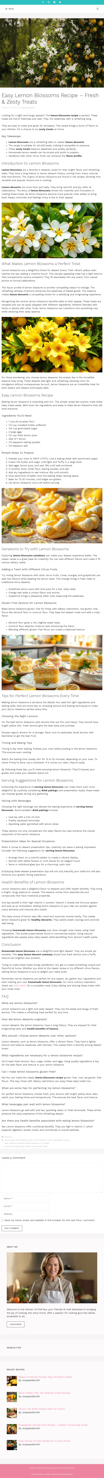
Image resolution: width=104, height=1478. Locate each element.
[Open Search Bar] (97, 9)
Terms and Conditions (65, 1468)
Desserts (8, 1137)
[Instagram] (48, 2)
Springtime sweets (61, 1140)
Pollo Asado (20, 985)
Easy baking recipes (24, 1140)
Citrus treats (9, 1140)
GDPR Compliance (37, 1468)
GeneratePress (66, 1474)
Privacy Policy (50, 1468)
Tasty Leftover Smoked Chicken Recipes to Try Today (26, 1143)
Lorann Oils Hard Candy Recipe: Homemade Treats (25, 1146)
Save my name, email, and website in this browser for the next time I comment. (50, 1220)
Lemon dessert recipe (43, 1140)
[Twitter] (60, 2)
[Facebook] (43, 2)
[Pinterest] (54, 2)
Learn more (16, 1324)
